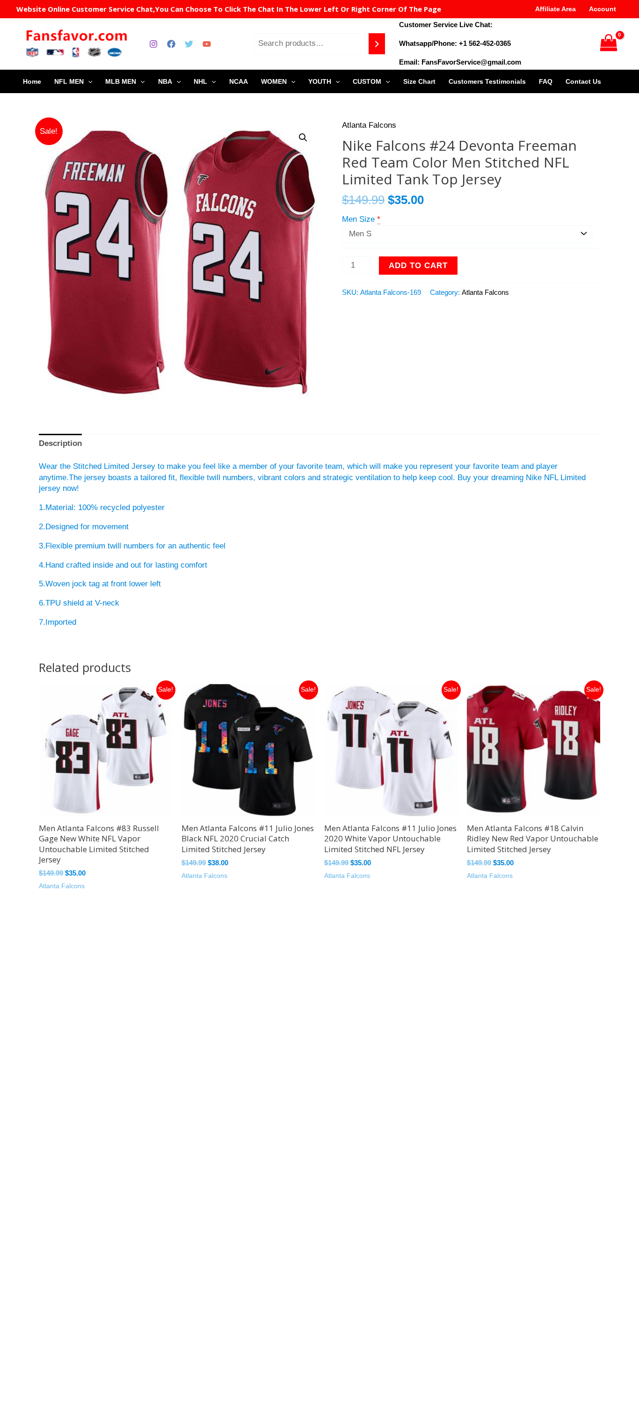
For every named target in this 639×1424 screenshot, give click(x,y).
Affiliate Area (555, 9)
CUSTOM (367, 81)
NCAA (238, 81)
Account (602, 9)
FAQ (545, 81)
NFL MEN (69, 81)
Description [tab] (60, 443)
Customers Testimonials (487, 81)
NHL (200, 81)
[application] (88, 81)
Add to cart (418, 265)
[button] (303, 137)
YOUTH (319, 81)
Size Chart (419, 81)
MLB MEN (120, 81)
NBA (165, 81)
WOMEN (274, 81)
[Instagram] (153, 44)
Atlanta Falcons (369, 125)
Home (32, 81)
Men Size (358, 219)
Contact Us (583, 81)
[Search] (377, 43)
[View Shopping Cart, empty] (608, 44)
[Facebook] (171, 44)
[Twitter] (189, 44)
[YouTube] (207, 44)
